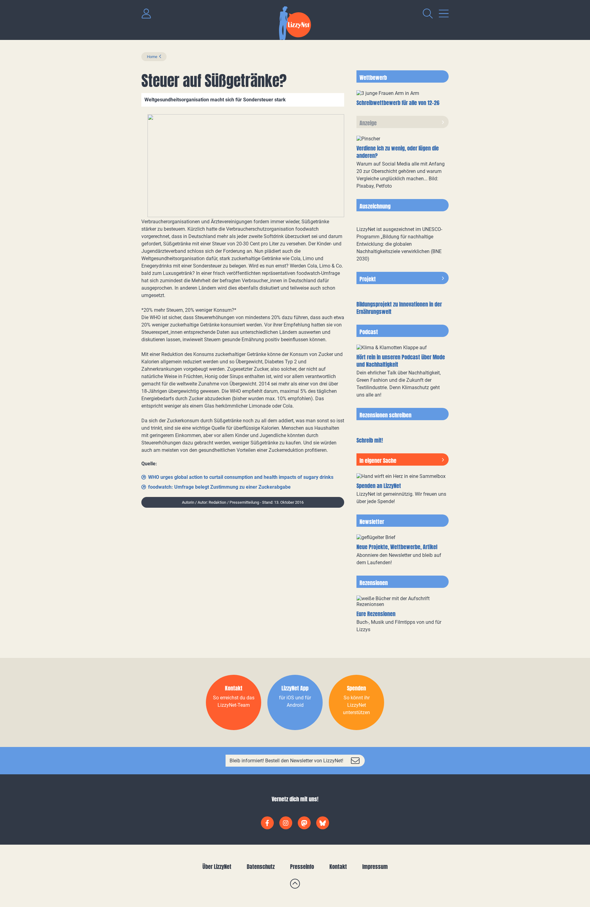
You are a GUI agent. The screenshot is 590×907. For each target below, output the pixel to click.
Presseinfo (302, 866)
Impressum (375, 866)
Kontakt (338, 866)
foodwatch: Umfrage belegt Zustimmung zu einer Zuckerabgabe (219, 487)
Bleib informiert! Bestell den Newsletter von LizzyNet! (286, 761)
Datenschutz (261, 866)
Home (152, 56)
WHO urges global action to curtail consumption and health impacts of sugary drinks (240, 477)
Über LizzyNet (217, 866)
